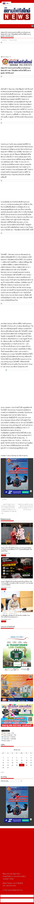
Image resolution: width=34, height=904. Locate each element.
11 (12, 760)
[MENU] (32, 26)
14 (26, 760)
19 (17, 762)
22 (31, 762)
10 (8, 760)
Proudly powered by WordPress (10, 899)
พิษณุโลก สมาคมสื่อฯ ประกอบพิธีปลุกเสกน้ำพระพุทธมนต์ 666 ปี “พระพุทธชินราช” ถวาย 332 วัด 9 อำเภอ (25, 506)
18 (12, 762)
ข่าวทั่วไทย (4, 499)
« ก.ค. (2, 772)
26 (17, 765)
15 (31, 760)
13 (21, 760)
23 (3, 765)
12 (17, 760)
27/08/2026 (4, 545)
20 (21, 762)
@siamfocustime (13, 40)
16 (3, 762)
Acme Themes (17, 901)
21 (26, 762)
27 (21, 765)
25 (12, 765)
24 (8, 765)
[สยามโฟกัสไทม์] (2, 26)
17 (8, 762)
